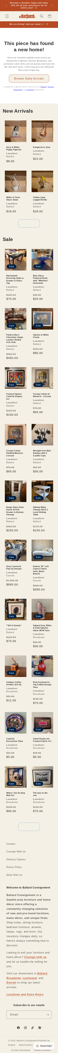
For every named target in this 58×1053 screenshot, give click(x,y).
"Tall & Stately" (14, 625)
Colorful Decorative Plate (14, 740)
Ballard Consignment (27, 1041)
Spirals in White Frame (41, 336)
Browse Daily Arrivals (29, 78)
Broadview (18, 90)
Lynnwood (30, 90)
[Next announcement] (51, 5)
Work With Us (14, 875)
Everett (51, 87)
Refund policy (26, 1045)
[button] (7, 16)
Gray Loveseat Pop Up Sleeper (14, 567)
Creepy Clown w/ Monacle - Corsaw (42, 395)
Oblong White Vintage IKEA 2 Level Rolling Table (40, 511)
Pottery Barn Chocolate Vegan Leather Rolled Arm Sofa (14, 339)
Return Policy (14, 867)
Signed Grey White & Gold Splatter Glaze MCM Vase (42, 628)
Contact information (21, 1050)
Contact (10, 843)
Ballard (44, 87)
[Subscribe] (47, 1015)
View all (29, 223)
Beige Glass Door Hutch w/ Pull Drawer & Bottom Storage (15, 511)
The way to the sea (40, 794)
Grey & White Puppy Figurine (13, 148)
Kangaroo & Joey (41, 147)
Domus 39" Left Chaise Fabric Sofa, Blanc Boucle (41, 570)
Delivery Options (16, 859)
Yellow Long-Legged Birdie (40, 198)
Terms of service (42, 1050)
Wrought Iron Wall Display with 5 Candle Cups (42, 453)
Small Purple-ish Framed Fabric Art (42, 740)
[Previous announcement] (6, 5)
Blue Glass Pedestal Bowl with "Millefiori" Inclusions (40, 279)
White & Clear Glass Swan (13, 198)
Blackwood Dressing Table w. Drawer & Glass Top (15, 279)
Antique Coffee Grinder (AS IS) (13, 683)
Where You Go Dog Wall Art (15, 794)
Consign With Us (16, 851)
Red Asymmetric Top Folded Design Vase (42, 684)
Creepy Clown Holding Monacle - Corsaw (15, 453)
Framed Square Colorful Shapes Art (14, 396)
